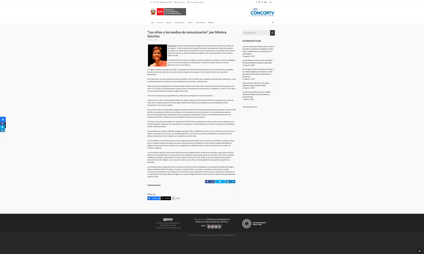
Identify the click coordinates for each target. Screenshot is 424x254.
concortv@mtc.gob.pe (197, 2)
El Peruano (172, 46)
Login (270, 2)
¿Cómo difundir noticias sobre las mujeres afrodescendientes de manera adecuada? (257, 61)
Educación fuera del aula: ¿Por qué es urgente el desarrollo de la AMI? (255, 84)
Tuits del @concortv (249, 107)
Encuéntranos (180, 2)
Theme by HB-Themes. (229, 235)
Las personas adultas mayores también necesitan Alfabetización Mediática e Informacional (256, 94)
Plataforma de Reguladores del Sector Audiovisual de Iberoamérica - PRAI (212, 222)
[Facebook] (3, 119)
